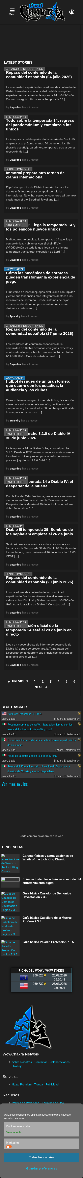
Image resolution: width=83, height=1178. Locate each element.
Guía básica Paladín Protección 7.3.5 (48, 942)
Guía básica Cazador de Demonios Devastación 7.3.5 (47, 895)
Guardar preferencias (41, 1168)
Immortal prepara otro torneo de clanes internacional (35, 175)
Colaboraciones (60, 1062)
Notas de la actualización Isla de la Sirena (32, 755)
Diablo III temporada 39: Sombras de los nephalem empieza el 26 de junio (39, 531)
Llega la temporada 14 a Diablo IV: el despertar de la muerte (39, 483)
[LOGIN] (71, 12)
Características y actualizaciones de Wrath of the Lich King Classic (48, 857)
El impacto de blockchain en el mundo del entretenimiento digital (52, 881)
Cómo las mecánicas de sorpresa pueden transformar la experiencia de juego (40, 277)
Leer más (19, 1118)
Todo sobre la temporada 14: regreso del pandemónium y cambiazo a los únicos (40, 124)
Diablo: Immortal (18, 169)
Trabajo (17, 1066)
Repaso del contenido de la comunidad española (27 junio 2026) (39, 331)
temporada (14, 526)
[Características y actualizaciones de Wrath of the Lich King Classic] (10, 863)
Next (39, 687)
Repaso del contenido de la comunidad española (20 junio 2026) (39, 579)
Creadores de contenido (24, 68)
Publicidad (52, 1084)
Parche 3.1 (13, 626)
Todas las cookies (41, 1157)
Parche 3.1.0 (14, 434)
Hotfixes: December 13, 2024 (24, 713)
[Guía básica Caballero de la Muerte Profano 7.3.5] (10, 926)
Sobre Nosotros (22, 1062)
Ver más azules (14, 783)
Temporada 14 (16, 116)
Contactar (40, 1062)
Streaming (14, 225)
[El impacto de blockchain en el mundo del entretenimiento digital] (10, 882)
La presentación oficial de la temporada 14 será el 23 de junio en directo (39, 629)
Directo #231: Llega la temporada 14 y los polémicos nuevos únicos (41, 227)
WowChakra (15, 269)
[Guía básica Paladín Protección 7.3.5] (10, 948)
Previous (20, 681)
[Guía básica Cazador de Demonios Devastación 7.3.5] (10, 902)
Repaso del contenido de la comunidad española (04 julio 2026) (39, 74)
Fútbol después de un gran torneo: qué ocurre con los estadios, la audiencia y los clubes (38, 385)
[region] (41, 43)
